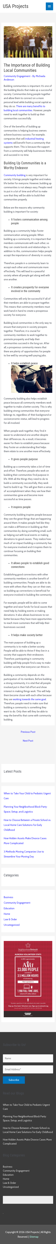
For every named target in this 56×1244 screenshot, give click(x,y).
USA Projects (15, 6)
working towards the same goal (29, 699)
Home (7, 913)
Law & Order (10, 919)
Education (9, 908)
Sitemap (34, 1236)
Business (8, 897)
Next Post (28, 740)
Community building (14, 175)
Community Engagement (17, 76)
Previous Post (28, 731)
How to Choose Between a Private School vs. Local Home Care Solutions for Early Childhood (27, 825)
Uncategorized (12, 924)
